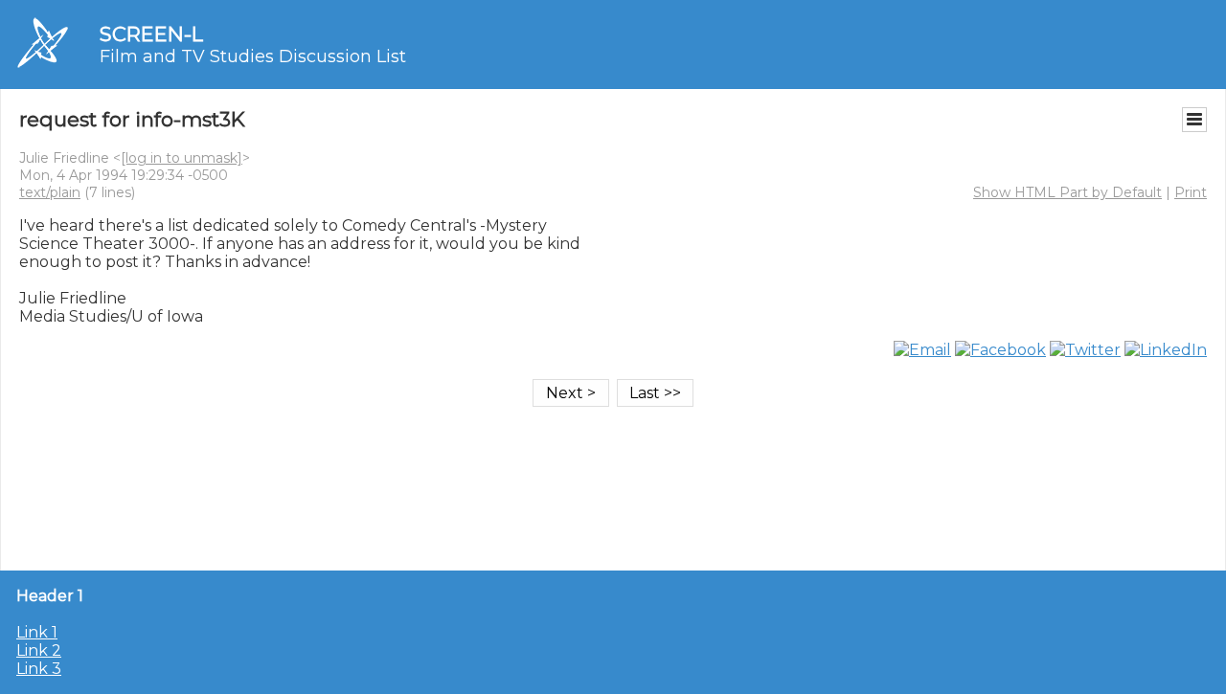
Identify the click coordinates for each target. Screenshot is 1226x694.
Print (1190, 192)
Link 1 (36, 632)
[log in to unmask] (181, 158)
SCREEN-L (151, 34)
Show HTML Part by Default (1067, 192)
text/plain (49, 192)
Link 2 (38, 650)
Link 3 (38, 669)
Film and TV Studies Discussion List (253, 56)
